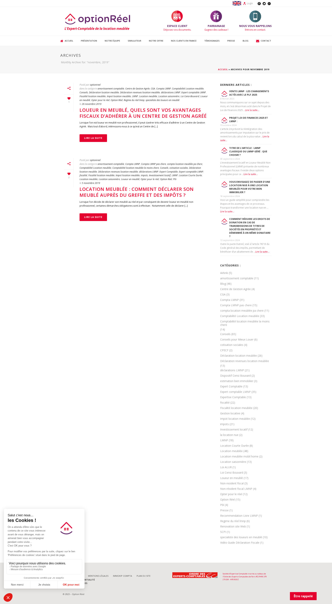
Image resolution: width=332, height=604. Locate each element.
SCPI (223, 532)
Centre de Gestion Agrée (137, 88)
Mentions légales (98, 575)
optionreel (95, 84)
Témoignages (212, 40)
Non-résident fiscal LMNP (236, 489)
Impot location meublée (119, 96)
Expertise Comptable (233, 397)
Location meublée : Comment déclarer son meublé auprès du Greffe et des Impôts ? (137, 192)
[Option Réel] (98, 18)
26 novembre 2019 (91, 104)
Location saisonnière (168, 96)
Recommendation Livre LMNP (239, 515)
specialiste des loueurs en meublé (162, 100)
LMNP (135, 96)
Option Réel (117, 100)
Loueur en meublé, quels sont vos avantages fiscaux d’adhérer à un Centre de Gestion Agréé (143, 113)
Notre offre (156, 40)
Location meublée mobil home (239, 456)
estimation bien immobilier (236, 381)
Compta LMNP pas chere (153, 164)
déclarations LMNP (170, 92)
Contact (266, 40)
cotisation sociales (178, 167)
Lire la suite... (252, 110)
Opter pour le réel (100, 100)
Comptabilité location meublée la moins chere (135, 167)
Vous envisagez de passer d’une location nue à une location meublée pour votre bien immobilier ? (249, 187)
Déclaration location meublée (104, 92)
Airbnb (224, 273)
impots (144, 175)
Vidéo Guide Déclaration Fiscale (239, 542)
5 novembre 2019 (91, 183)
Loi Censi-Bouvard (190, 96)
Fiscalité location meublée (93, 96)
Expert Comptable (168, 171)
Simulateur (134, 40)
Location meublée (148, 96)
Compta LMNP (163, 88)
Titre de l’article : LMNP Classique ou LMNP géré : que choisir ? (248, 151)
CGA (153, 88)
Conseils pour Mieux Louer (236, 339)
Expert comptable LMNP (193, 92)
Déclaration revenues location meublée (140, 92)
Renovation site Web (233, 526)
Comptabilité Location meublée (188, 88)
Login (250, 3)
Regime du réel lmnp (134, 100)
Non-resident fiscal (232, 483)
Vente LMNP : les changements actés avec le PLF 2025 (249, 93)
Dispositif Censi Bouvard (235, 375)
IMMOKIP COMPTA (122, 575)
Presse (231, 40)
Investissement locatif (160, 175)
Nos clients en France (184, 40)
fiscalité (83, 175)
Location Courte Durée (190, 175)
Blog (245, 40)
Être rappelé (303, 596)
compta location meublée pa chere (184, 164)
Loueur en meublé (130, 179)
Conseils (84, 92)
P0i (174, 179)
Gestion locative (230, 413)
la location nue (229, 435)
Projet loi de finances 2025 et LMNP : (248, 119)
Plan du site (143, 575)
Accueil (69, 40)
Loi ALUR (226, 467)
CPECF (224, 350)
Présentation (89, 40)
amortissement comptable (111, 88)
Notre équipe (112, 40)
